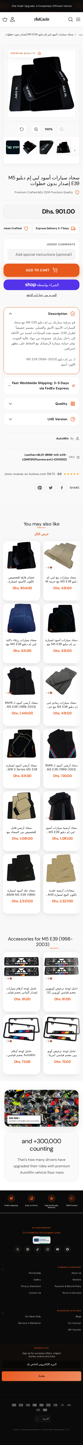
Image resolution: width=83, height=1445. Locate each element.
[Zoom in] (36, 129)
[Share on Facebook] (61, 487)
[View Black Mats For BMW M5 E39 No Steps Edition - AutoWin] (63, 147)
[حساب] (14, 19)
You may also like (42, 524)
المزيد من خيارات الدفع (42, 295)
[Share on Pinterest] (39, 487)
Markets (77, 1279)
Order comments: (60, 244)
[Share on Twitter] (50, 487)
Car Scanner (74, 1323)
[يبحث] (68, 19)
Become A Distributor (29, 1323)
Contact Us (35, 1292)
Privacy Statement (31, 1286)
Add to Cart (38, 270)
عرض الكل (41, 534)
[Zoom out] (61, 129)
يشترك (41, 1375)
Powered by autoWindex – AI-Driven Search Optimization (42, 1430)
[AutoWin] (41, 19)
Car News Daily (33, 1316)
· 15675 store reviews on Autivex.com (33, 474)
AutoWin (16, 1430)
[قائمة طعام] (78, 19)
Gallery (37, 1279)
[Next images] (74, 150)
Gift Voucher (74, 1329)
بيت (80, 34)
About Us (76, 1273)
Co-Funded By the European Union (41, 1232)
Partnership (35, 1273)
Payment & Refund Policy (68, 1286)
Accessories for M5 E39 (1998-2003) (40, 942)
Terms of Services (71, 1292)
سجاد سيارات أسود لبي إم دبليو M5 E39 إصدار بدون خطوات (39, 34)
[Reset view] (21, 129)
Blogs (78, 1316)
